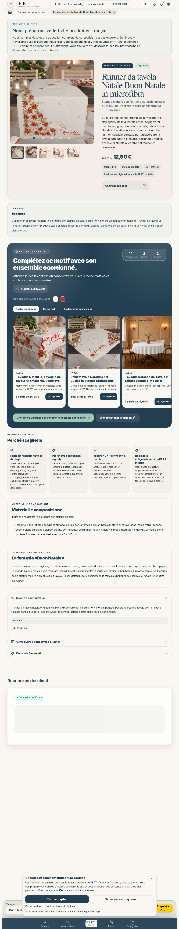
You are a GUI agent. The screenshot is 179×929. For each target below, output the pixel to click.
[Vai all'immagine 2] (43, 138)
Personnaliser (34, 906)
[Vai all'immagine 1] (34, 138)
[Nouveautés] (154, 4)
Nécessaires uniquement (122, 899)
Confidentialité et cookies (60, 906)
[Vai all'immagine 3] (52, 138)
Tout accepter (57, 899)
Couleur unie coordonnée (78, 309)
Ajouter (56, 396)
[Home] (29, 4)
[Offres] (161, 4)
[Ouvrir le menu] (10, 4)
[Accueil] (91, 923)
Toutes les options (26, 309)
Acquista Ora (163, 908)
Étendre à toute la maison (115, 417)
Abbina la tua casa (116, 185)
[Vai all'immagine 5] (69, 138)
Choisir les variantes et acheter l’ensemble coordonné (51, 417)
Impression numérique (31, 12)
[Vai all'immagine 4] (60, 138)
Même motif (49, 309)
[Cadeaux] (168, 4)
